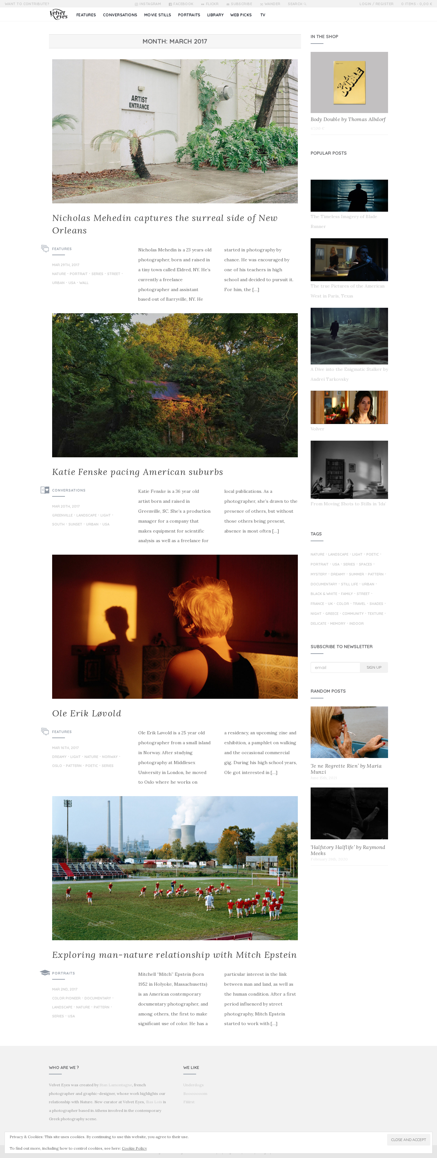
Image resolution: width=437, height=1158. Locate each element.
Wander (273, 4)
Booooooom (195, 1093)
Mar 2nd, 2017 (64, 989)
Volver (317, 429)
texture (375, 614)
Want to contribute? (27, 4)
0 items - (416, 4)
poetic (91, 766)
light (105, 516)
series (97, 274)
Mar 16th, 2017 (65, 748)
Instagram (150, 4)
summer (356, 574)
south (58, 524)
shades (376, 604)
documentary (97, 998)
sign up (374, 667)
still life (349, 584)
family (347, 594)
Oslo (57, 766)
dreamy (59, 757)
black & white (324, 594)
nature (59, 274)
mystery (319, 574)
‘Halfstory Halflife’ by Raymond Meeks (348, 850)
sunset (75, 524)
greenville (62, 516)
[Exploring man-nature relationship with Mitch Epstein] (175, 868)
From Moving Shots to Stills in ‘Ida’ (348, 504)
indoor (356, 624)
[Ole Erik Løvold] (175, 627)
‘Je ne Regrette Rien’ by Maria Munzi (346, 768)
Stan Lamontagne (115, 1084)
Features (62, 249)
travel (359, 604)
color (343, 604)
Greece (331, 614)
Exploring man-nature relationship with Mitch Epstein (174, 954)
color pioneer (66, 998)
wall (84, 283)
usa (71, 283)
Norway (110, 757)
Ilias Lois (154, 1101)
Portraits (63, 973)
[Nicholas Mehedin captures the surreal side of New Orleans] (175, 131)
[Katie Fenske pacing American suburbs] (175, 385)
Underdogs (193, 1084)
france (317, 604)
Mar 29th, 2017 (65, 265)
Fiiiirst (189, 1101)
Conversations (69, 490)
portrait (79, 274)
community (353, 614)
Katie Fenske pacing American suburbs (137, 471)
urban (58, 283)
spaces (365, 565)
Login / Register (376, 4)
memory (338, 624)
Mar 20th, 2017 (66, 506)
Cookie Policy (134, 1148)
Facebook (183, 4)
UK (330, 604)
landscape (86, 516)
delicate (318, 624)
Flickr (212, 4)
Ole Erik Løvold (87, 713)
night (316, 614)
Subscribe (241, 4)
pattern (74, 766)
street (113, 274)
